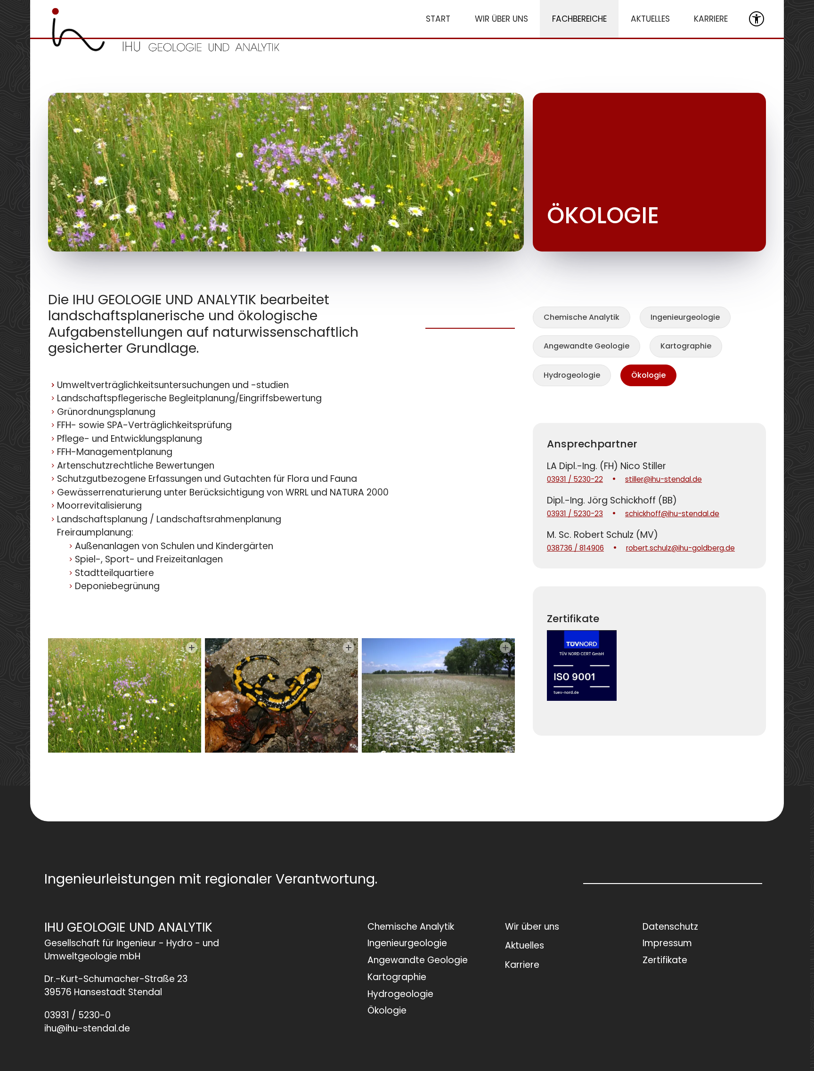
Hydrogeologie (572, 375)
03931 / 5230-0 (77, 1015)
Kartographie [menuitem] (396, 977)
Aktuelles (650, 18)
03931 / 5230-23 (575, 514)
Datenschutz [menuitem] (670, 926)
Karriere (711, 18)
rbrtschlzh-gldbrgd (678, 548)
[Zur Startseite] (166, 29)
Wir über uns (501, 18)
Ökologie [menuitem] (387, 1010)
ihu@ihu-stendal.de (87, 1028)
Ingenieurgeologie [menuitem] (407, 943)
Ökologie (648, 375)
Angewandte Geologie (586, 346)
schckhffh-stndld (670, 514)
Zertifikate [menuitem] (665, 960)
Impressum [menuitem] (667, 943)
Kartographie (685, 346)
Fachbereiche (579, 18)
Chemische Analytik (581, 317)
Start (438, 18)
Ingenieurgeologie (685, 317)
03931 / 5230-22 (575, 479)
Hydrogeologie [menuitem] (400, 994)
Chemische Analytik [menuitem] (410, 926)
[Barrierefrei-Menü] (756, 18)
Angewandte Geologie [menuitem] (417, 960)
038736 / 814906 (575, 548)
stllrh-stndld (661, 479)
